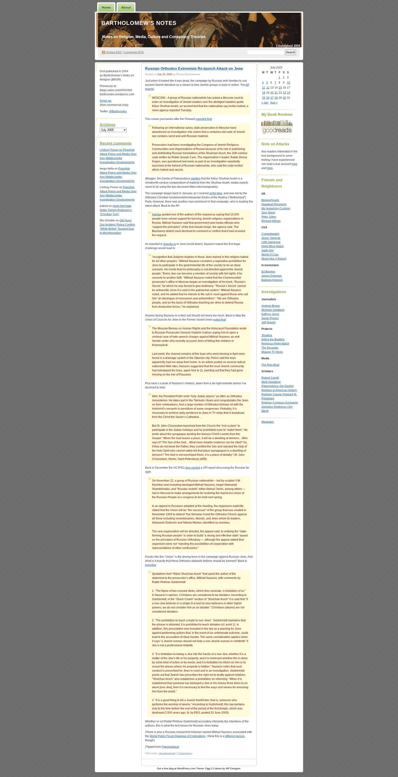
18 (263, 92)
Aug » (274, 102)
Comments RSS (134, 52)
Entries (114, 52)
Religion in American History (279, 390)
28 (276, 97)
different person (235, 736)
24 (288, 92)
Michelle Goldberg (272, 310)
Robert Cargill (270, 377)
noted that (219, 319)
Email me (105, 100)
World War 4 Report (273, 258)
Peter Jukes (268, 216)
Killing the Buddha (272, 339)
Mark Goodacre (271, 382)
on (111, 150)
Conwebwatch (270, 233)
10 (288, 82)
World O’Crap (269, 254)
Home (106, 7)
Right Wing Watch (272, 246)
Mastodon (267, 421)
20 (272, 92)
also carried (192, 467)
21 (276, 92)
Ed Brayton (268, 271)
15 (280, 87)
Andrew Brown (270, 305)
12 (267, 87)
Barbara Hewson (272, 280)
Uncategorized (167, 753)
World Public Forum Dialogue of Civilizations (177, 736)
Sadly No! (267, 250)
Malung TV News (272, 352)
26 (267, 97)
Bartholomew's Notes (138, 23)
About (126, 7)
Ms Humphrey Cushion (275, 208)
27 (272, 97)
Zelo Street (268, 212)
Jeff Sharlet (268, 322)
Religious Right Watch (275, 343)
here (294, 164)
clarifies (195, 178)
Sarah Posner (270, 318)
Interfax (156, 214)
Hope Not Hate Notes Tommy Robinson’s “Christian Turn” (116, 210)
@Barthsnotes (118, 111)
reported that (204, 119)
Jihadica (266, 335)
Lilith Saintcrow (271, 242)
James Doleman (271, 275)
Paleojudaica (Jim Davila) (277, 386)
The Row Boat (270, 364)
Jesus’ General (270, 238)
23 (284, 92)
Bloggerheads (270, 200)
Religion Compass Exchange (279, 402)
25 (263, 97)
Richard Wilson (271, 221)
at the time (215, 193)
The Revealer (269, 347)
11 (263, 87)
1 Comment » (184, 753)
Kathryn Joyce (270, 314)
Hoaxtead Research (274, 204)
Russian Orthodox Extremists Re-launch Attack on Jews (194, 69)
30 (284, 97)
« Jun (264, 102)
